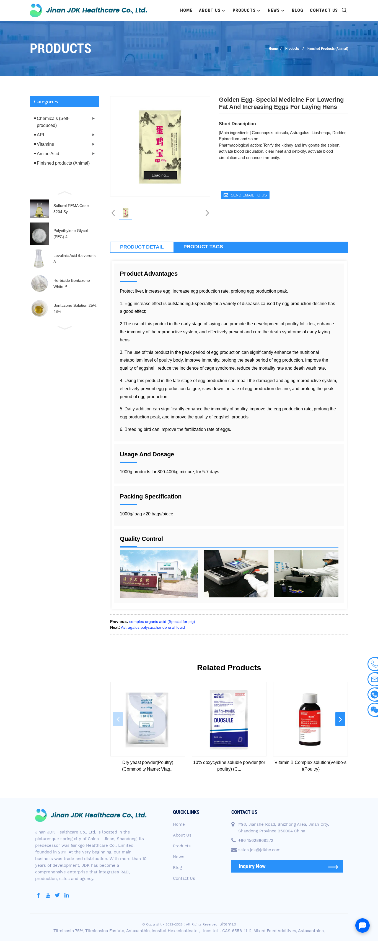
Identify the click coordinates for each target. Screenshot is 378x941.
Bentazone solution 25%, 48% (75, 308)
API (40, 134)
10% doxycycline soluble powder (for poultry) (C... (229, 765)
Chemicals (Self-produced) (53, 122)
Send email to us (249, 195)
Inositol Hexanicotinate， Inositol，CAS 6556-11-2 (202, 930)
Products (244, 10)
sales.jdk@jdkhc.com (259, 849)
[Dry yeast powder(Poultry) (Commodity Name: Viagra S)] (147, 719)
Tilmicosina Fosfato (104, 930)
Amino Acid (48, 153)
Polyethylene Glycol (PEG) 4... (70, 233)
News (274, 10)
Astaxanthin (138, 930)
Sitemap (227, 924)
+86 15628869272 (255, 840)
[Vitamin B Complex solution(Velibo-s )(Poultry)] (310, 719)
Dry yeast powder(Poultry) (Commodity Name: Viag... (148, 765)
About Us (210, 10)
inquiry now (252, 866)
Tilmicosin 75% (68, 930)
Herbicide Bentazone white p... (71, 283)
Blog (297, 10)
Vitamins (45, 144)
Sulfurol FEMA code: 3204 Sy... (71, 208)
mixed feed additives (274, 930)
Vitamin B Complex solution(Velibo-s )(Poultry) (310, 765)
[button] (64, 192)
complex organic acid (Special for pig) (162, 621)
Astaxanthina (311, 930)
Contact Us (324, 10)
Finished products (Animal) (327, 48)
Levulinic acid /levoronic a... (74, 258)
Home (186, 10)
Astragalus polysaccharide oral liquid (153, 627)
